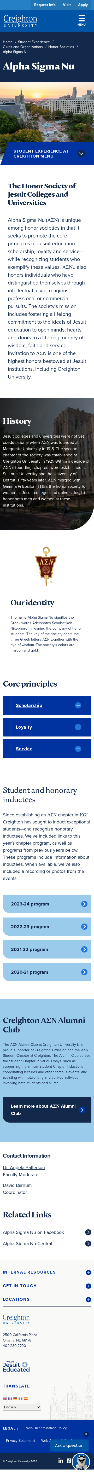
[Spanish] (26, 1400)
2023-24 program (30, 904)
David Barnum (17, 1185)
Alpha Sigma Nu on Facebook (33, 1232)
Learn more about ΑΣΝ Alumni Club (43, 1110)
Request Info (45, 5)
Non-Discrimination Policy (46, 1428)
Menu (82, 24)
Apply (83, 5)
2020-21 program (29, 972)
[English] (5, 1400)
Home (8, 41)
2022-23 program (30, 926)
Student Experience (34, 41)
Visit (67, 5)
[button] (47, 1272)
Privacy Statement (20, 1440)
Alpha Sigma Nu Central (27, 1243)
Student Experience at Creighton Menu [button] (41, 153)
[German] (16, 1400)
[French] (10, 1400)
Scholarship (29, 705)
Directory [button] (43, 160)
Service (24, 748)
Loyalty (24, 727)
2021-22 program (29, 949)
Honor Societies (61, 46)
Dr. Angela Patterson (24, 1167)
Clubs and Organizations (23, 46)
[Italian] (21, 1400)
